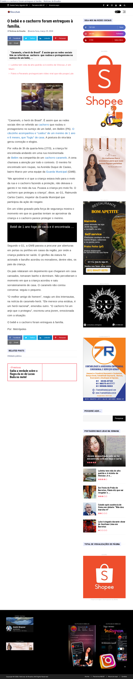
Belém (15, 157)
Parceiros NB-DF (38, 5)
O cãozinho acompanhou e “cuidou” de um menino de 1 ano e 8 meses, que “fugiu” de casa (41, 133)
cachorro (44, 124)
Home (87, 676)
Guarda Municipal (56, 171)
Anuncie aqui (54, 5)
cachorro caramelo (56, 157)
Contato (124, 676)
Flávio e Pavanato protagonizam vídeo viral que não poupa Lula (42, 73)
